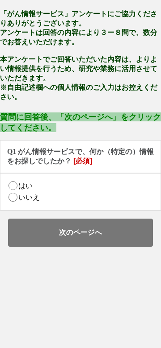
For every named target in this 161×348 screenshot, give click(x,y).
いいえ (29, 197)
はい (25, 186)
